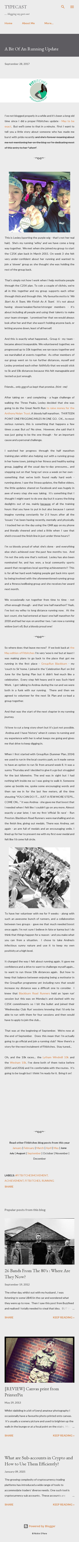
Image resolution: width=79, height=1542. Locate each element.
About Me (28, 23)
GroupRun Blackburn (54, 663)
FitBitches (32, 1180)
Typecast (16, 7)
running (48, 1180)
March (40, 1148)
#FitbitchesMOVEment (31, 1175)
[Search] (63, 7)
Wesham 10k (18, 1062)
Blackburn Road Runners (34, 993)
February (29, 1148)
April (49, 1148)
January (17, 1148)
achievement (14, 1180)
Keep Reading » (63, 1317)
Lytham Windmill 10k (56, 1057)
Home (8, 23)
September (34, 1153)
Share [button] (9, 1186)
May (56, 1148)
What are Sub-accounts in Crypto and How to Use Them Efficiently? (39, 1461)
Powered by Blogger (41, 1526)
